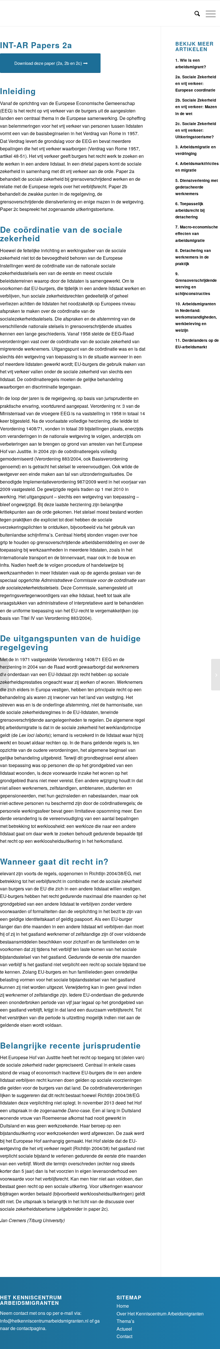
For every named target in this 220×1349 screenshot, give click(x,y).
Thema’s (125, 1321)
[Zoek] (194, 13)
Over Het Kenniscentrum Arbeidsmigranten (160, 1313)
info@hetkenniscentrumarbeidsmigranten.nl (44, 1320)
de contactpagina (27, 1328)
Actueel (124, 1328)
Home (123, 1306)
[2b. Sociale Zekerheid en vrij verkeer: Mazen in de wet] (4, 674)
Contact (124, 1336)
